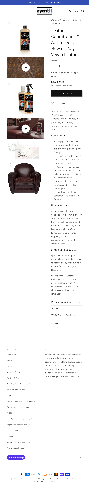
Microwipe (56, 269)
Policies (10, 366)
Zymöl (19, 479)
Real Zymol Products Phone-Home (21, 419)
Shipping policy (51, 481)
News (9, 395)
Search (10, 360)
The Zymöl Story (14, 378)
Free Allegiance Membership (19, 407)
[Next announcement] (84, 2)
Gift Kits (10, 413)
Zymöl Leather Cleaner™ (63, 282)
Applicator (75, 255)
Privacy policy (43, 479)
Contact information (57, 479)
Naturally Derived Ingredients (19, 442)
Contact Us (11, 355)
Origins (10, 436)
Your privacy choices (15, 448)
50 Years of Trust (14, 372)
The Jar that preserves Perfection (21, 401)
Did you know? (13, 430)
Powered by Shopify (28, 479)
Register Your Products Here (18, 424)
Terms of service (72, 479)
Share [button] (56, 323)
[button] (6, 11)
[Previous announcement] (4, 2)
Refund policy (39, 481)
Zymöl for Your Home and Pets (19, 384)
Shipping (54, 86)
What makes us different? (17, 390)
